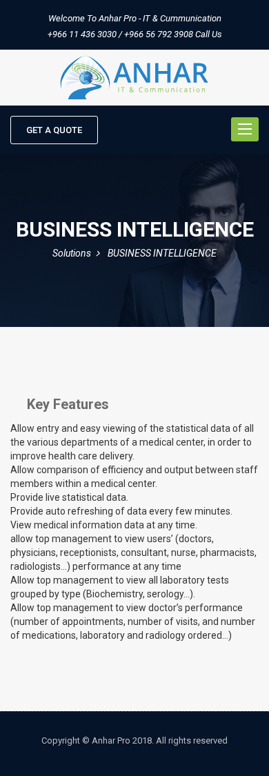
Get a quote (54, 130)
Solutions (71, 253)
